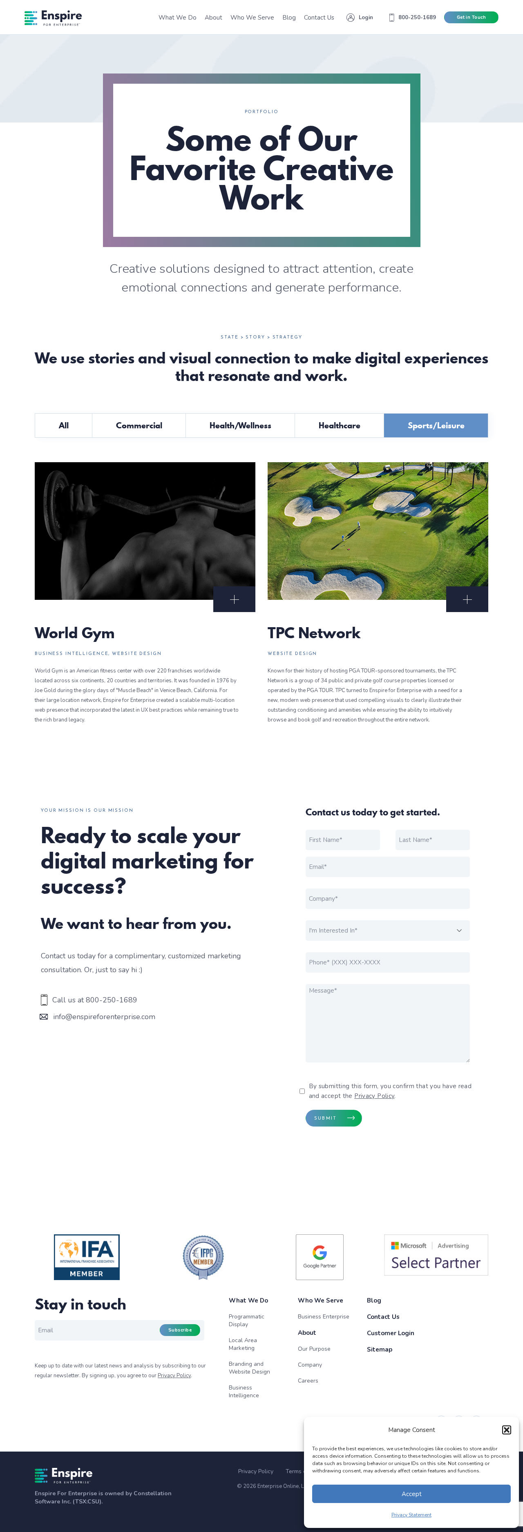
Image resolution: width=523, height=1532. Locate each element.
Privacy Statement (411, 1515)
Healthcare (339, 425)
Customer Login (390, 1333)
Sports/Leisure (436, 425)
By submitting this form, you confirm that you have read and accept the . (390, 1091)
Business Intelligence (244, 1391)
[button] (507, 1430)
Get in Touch (471, 17)
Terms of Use (303, 1471)
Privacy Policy (374, 1096)
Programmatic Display (246, 1320)
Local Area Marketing (243, 1344)
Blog (374, 1300)
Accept (412, 1494)
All (64, 425)
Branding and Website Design (249, 1368)
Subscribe (180, 1330)
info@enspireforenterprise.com (104, 1017)
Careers (308, 1381)
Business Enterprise (323, 1316)
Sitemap (379, 1349)
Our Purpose (314, 1349)
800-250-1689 (111, 1000)
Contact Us (383, 1317)
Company (310, 1365)
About (307, 1333)
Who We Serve (320, 1300)
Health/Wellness (240, 425)
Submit (325, 1118)
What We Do (248, 1300)
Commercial (139, 425)
